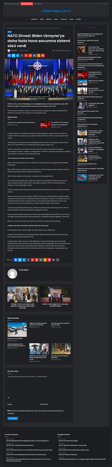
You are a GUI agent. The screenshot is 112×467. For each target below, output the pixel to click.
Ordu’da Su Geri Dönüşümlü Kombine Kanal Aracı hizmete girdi (89, 58)
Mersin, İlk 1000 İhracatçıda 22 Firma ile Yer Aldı (96, 90)
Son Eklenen (91, 27)
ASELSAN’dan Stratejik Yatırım (87, 164)
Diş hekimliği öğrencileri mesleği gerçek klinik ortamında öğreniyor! (90, 35)
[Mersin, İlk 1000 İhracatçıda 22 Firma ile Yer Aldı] (82, 91)
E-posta (10, 404)
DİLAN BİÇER (14, 50)
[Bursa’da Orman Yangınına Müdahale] (61, 348)
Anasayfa (34, 19)
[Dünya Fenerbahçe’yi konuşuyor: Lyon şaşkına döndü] (82, 150)
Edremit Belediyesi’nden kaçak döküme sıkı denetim (16, 345)
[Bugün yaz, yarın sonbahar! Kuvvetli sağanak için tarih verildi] (39, 348)
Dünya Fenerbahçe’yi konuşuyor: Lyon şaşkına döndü (96, 149)
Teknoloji (63, 19)
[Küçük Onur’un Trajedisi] (17, 329)
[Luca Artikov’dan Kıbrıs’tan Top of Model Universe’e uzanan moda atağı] (82, 49)
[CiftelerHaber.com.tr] (56, 11)
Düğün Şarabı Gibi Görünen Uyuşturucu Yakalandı (38, 324)
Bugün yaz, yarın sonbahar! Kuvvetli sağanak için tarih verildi (38, 357)
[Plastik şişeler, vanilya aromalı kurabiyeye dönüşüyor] (82, 132)
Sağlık (56, 19)
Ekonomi (48, 19)
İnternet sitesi (44, 404)
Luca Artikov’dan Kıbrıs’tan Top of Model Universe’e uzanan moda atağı (53, 3)
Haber (42, 19)
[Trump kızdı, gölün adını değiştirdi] (82, 106)
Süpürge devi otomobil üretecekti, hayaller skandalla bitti (95, 177)
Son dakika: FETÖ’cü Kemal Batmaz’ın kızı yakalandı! (95, 74)
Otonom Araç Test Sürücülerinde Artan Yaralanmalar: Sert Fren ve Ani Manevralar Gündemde (91, 65)
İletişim (78, 19)
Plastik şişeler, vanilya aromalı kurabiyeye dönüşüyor (95, 132)
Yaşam (71, 19)
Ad (9, 397)
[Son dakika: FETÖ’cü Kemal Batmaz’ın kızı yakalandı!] (45, 124)
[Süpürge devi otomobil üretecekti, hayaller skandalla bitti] (82, 177)
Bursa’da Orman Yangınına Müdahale (59, 356)
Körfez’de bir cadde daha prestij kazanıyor (21, 122)
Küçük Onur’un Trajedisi (15, 338)
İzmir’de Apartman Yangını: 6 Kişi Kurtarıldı (60, 324)
